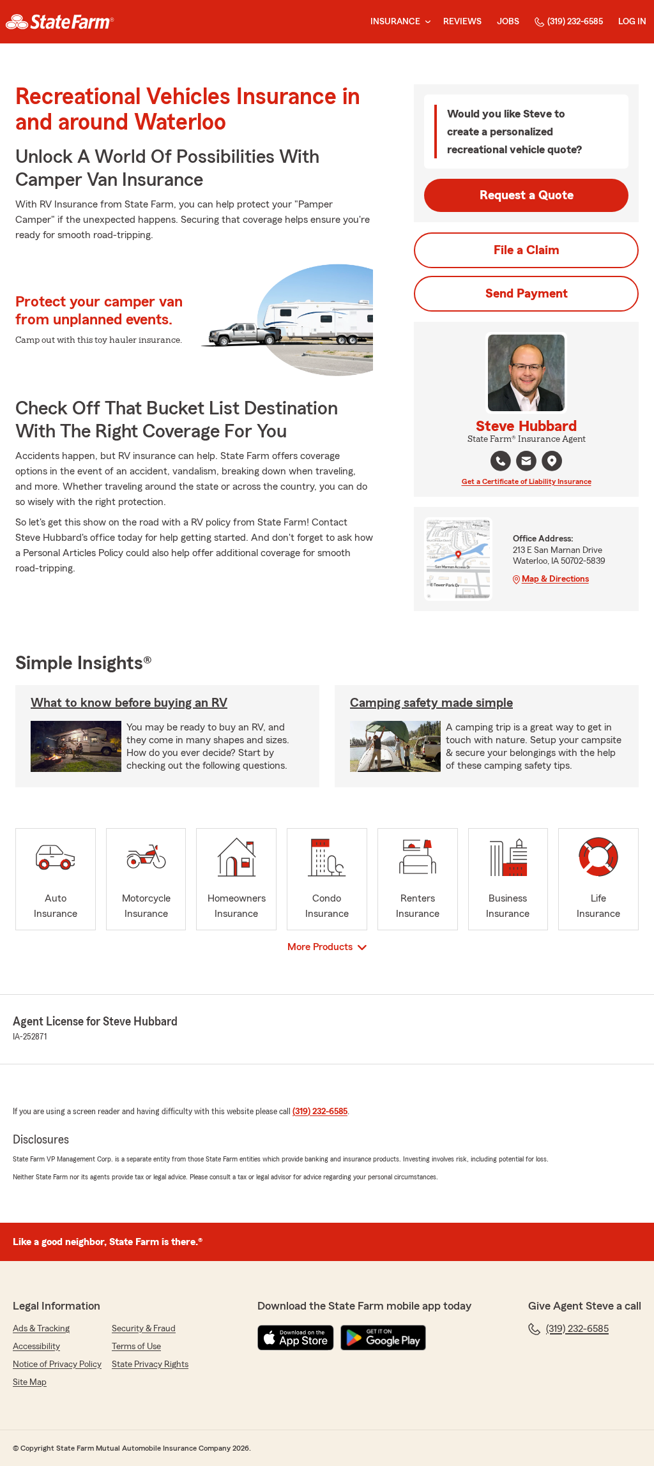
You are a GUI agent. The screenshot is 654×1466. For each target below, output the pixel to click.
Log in (632, 21)
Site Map (30, 1382)
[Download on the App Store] (295, 1337)
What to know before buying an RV (129, 703)
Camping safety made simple (431, 703)
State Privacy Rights (150, 1364)
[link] (59, 21)
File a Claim (526, 250)
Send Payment (526, 293)
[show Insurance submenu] (425, 22)
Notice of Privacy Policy (57, 1364)
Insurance (395, 21)
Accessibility (36, 1346)
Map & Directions (555, 579)
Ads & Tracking (41, 1328)
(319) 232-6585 (575, 21)
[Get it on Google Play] (383, 1337)
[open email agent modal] (526, 462)
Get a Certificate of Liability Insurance (526, 481)
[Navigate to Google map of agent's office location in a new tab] (552, 461)
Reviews (462, 21)
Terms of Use (136, 1346)
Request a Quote (527, 195)
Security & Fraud (144, 1328)
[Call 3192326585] (500, 461)
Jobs (508, 21)
